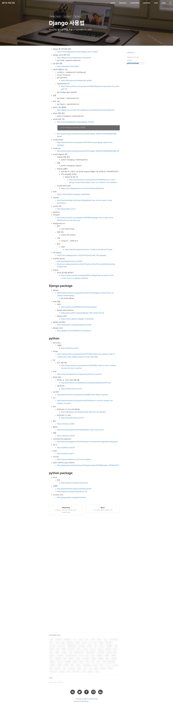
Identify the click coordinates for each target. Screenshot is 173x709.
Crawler (115, 665)
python (129, 60)
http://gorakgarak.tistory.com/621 (70, 261)
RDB (63, 643)
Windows (99, 655)
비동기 (51, 649)
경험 (64, 659)
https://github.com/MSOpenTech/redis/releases (79, 307)
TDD (68, 671)
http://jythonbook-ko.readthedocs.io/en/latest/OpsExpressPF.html (86, 383)
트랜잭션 (52, 665)
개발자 (113, 655)
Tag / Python (67, 16)
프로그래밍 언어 (91, 652)
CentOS (85, 649)
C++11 (108, 665)
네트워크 (71, 659)
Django (101, 649)
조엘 (87, 662)
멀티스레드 (108, 643)
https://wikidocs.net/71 (65, 453)
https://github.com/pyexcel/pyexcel (74, 483)
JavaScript (71, 668)
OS (96, 646)
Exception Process (71, 655)
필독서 (66, 665)
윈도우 (81, 662)
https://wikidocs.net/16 (69, 348)
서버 (87, 639)
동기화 (78, 659)
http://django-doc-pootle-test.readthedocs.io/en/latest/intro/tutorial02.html (85, 110)
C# (90, 643)
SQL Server (61, 646)
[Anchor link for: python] (46, 338)
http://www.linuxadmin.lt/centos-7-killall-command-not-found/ (88, 249)
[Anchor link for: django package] (46, 285)
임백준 (99, 639)
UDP (83, 671)
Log (91, 668)
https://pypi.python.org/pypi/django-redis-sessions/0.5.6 (82, 313)
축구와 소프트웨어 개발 (108, 662)
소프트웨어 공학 (114, 639)
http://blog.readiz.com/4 (66, 209)
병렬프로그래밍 (72, 646)
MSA (96, 668)
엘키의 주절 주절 (8, 3)
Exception (60, 655)
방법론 (77, 643)
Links (164, 3)
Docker (52, 655)
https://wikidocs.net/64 (66, 424)
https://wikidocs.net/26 (66, 447)
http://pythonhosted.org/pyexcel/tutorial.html (74, 489)
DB (51, 668)
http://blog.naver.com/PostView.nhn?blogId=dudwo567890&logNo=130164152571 (88, 465)
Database (70, 643)
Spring (62, 671)
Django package (133, 57)
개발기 (107, 655)
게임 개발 (58, 659)
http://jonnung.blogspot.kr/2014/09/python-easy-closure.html (80, 430)
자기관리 (64, 652)
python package (133, 63)
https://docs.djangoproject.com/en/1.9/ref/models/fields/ (82, 188)
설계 (107, 659)
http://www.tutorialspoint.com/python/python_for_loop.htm (79, 374)
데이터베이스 (67, 639)
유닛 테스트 (71, 649)
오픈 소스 (60, 662)
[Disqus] (84, 547)
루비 (95, 643)
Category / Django (55, 16)
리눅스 (115, 649)
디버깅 (92, 639)
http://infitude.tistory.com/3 (71, 389)
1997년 (78, 665)
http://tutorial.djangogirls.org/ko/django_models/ (75, 122)
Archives (146, 3)
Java (57, 643)
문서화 (93, 659)
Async (84, 643)
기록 (116, 646)
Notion (111, 668)
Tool (93, 655)
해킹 (72, 665)
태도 (79, 649)
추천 (71, 652)
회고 (51, 643)
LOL (85, 668)
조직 (93, 662)
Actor (95, 665)
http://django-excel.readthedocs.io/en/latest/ (74, 58)
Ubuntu (90, 671)
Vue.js (97, 671)
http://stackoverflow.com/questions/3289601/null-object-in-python (82, 395)
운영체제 (68, 662)
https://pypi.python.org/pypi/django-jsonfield (74, 325)
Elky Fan (61, 682)
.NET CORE (101, 652)
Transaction (76, 671)
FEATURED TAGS (54, 635)
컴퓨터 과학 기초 (79, 652)
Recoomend (53, 671)
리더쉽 (101, 643)
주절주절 (58, 639)
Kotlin (79, 668)
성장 (58, 649)
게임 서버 (108, 649)
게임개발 (109, 646)
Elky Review (53, 682)
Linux (81, 655)
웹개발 (63, 649)
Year (156, 3)
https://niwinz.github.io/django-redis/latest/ (73, 194)
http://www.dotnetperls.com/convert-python (74, 459)
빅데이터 (101, 659)
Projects (122, 3)
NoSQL (90, 646)
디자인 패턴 (86, 659)
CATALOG (130, 52)
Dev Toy (93, 649)
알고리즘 (114, 659)
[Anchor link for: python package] (46, 472)
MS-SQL (52, 646)
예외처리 (52, 662)
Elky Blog (85, 701)
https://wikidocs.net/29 (66, 436)
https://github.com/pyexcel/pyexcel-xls (72, 491)
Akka (101, 665)
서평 (51, 652)
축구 (98, 662)
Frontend (57, 668)
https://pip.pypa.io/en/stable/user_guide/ (76, 80)
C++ (75, 639)
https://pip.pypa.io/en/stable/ (68, 66)
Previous (66, 510)
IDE (64, 668)
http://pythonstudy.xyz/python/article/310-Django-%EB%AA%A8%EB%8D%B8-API (88, 151)
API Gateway (87, 665)
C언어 (51, 639)
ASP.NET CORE (111, 652)
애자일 (57, 652)
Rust (87, 655)
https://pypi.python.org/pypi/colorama (71, 497)
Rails (105, 639)
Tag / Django (77, 16)
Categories (134, 3)
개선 (51, 659)
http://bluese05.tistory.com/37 (72, 418)
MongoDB (81, 646)
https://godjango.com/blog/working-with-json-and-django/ (83, 412)
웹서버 (75, 662)
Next (103, 509)
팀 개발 (59, 665)
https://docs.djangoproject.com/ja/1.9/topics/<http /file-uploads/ (81, 255)
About (112, 3)
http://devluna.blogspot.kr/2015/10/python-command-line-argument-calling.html (87, 442)
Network (103, 668)
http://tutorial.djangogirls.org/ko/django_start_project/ (77, 52)
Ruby (81, 639)
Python (102, 646)
